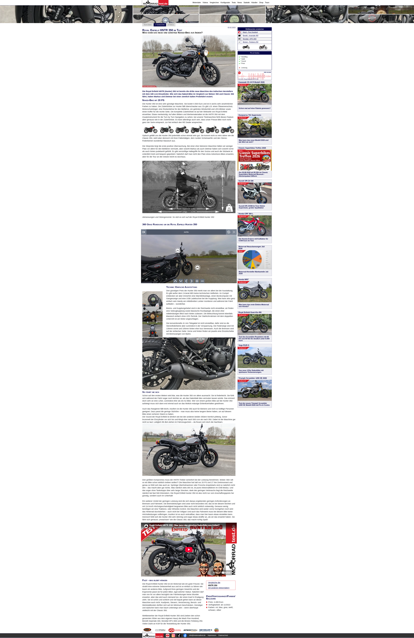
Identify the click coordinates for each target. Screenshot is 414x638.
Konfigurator (225, 2)
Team (267, 2)
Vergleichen (214, 2)
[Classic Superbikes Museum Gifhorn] (216, 630)
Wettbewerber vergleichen (254, 29)
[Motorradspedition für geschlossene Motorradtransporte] (190, 630)
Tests (234, 2)
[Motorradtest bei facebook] (185, 635)
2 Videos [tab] (171, 25)
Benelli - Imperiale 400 (250, 35)
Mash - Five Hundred (250, 32)
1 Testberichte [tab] (160, 25)
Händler (254, 2)
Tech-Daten (148, 25)
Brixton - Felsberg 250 (250, 42)
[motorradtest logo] (153, 635)
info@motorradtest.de (197, 635)
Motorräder (197, 2)
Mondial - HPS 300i (249, 39)
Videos (205, 2)
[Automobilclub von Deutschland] (174, 630)
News (239, 2)
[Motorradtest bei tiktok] (179, 635)
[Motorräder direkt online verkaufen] (160, 630)
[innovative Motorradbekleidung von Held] (147, 630)
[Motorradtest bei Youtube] (167, 635)
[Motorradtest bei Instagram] (173, 635)
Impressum (212, 635)
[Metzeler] (205, 630)
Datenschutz (223, 635)
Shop (261, 2)
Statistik (247, 2)
